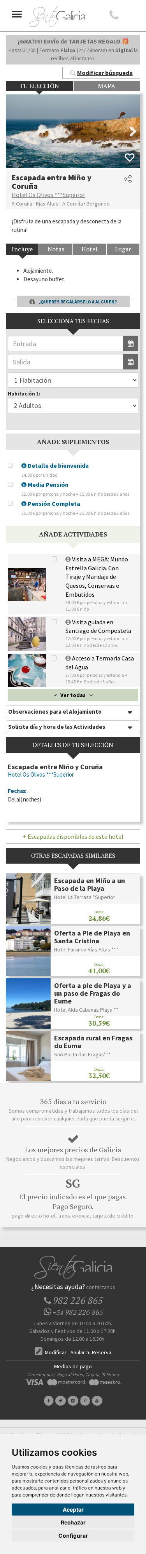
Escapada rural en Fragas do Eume (93, 1041)
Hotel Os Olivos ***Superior (48, 195)
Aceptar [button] (73, 1509)
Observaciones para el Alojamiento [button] (55, 711)
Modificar (55, 1352)
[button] (101, 73)
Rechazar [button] (73, 1522)
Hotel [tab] (89, 249)
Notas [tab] (55, 249)
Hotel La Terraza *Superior (84, 897)
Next (128, 131)
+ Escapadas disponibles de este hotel (73, 836)
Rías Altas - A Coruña (59, 203)
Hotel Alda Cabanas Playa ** (86, 1009)
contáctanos (100, 1287)
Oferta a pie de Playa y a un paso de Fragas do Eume (92, 993)
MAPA (106, 86)
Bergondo (98, 203)
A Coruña (22, 203)
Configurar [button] (73, 1535)
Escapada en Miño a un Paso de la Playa (89, 884)
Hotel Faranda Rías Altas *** (86, 949)
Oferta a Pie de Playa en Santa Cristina (92, 937)
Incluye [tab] (22, 249)
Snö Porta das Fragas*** (82, 1054)
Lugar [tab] (123, 249)
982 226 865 (78, 1312)
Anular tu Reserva (90, 1352)
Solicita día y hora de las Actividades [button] (56, 726)
